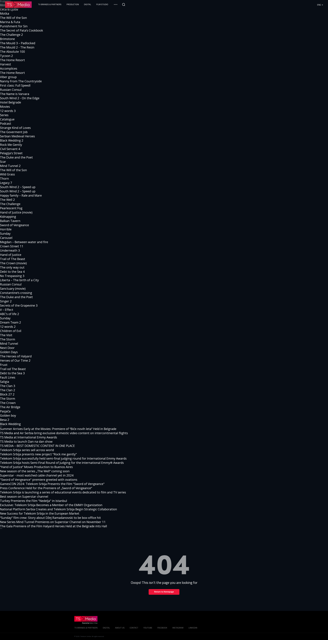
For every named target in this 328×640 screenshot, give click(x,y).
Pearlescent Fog (11, 208)
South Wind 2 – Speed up (17, 187)
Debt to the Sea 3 (12, 373)
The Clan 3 (7, 386)
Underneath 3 (10, 250)
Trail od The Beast (13, 369)
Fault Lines (7, 377)
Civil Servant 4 (10, 149)
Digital (106, 627)
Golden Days (9, 352)
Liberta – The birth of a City (19, 280)
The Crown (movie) (13, 263)
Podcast (5, 123)
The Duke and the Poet (16, 157)
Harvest (5, 64)
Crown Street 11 (11, 246)
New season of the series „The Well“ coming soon (35, 471)
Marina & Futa (10, 22)
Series (4, 115)
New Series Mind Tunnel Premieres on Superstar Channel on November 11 (53, 522)
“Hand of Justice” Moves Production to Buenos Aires (36, 467)
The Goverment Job (14, 132)
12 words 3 (8, 111)
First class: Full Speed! (15, 85)
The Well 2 (7, 199)
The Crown (8, 403)
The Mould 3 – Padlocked (17, 43)
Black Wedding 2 (11, 140)
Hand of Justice (10, 254)
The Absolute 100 (12, 51)
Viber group (8, 77)
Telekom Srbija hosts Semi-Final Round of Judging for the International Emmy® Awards (62, 462)
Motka (4, 13)
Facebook (162, 627)
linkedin (192, 627)
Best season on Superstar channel (24, 496)
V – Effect (6, 309)
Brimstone (7, 39)
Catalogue (7, 119)
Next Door (7, 348)
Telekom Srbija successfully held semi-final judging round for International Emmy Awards (63, 458)
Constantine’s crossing (16, 293)
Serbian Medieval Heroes (17, 136)
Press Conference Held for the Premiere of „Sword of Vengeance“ (46, 488)
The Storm (7, 339)
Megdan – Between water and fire (24, 242)
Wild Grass (7, 174)
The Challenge (10, 204)
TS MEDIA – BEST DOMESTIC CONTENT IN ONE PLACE (37, 446)
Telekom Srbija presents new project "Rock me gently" (38, 454)
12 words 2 (8, 326)
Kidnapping (8, 216)
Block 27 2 (7, 394)
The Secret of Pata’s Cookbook (21, 30)
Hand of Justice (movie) (16, 212)
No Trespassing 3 (12, 276)
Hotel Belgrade (10, 102)
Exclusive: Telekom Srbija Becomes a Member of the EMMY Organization (51, 505)
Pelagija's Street (11, 153)
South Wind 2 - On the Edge (19, 98)
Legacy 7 (6, 183)
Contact (134, 627)
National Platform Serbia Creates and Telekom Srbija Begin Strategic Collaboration (58, 509)
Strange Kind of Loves (15, 128)
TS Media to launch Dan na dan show (26, 441)
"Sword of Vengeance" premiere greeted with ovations (38, 479)
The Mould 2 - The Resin (17, 47)
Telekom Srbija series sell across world (27, 450)
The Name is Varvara (14, 94)
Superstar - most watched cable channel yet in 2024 (37, 475)
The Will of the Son (13, 18)
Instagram (177, 627)
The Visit (6, 335)
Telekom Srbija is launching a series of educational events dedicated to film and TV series (63, 492)
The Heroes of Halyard (16, 356)
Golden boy (8, 415)
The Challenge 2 (11, 34)
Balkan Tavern (10, 221)
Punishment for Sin (14, 26)
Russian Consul (11, 89)
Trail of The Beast (12, 259)
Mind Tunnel (9, 343)
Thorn (4, 178)
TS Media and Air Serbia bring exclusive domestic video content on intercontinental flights (64, 433)
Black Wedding (10, 424)
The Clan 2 (7, 390)
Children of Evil (10, 331)
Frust (3, 365)
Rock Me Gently (11, 144)
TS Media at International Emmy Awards (28, 437)
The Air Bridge (10, 407)
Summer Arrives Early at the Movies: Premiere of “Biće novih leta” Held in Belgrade (58, 429)
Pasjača (5, 411)
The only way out (12, 267)
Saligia (4, 381)
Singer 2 (6, 301)
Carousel (6, 238)
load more (1, 426)
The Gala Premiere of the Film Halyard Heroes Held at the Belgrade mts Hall (53, 526)
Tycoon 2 (6, 56)
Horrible (6, 229)
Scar (3, 161)
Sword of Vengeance (14, 225)
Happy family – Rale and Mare (21, 195)
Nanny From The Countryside (21, 81)
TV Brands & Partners (86, 627)
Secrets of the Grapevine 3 (19, 305)
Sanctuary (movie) (12, 288)
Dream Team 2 (10, 322)
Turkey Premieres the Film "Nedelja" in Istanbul (33, 501)
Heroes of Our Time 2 (15, 360)
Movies (5, 106)
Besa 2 (4, 420)
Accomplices (8, 68)
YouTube (147, 627)
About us (120, 627)
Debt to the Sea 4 (12, 271)
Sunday (5, 233)
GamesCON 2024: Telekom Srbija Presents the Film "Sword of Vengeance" (52, 484)
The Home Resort (12, 60)
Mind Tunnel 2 (10, 166)
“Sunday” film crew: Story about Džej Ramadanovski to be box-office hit (50, 517)
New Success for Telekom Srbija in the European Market (39, 513)
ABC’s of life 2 (9, 314)
